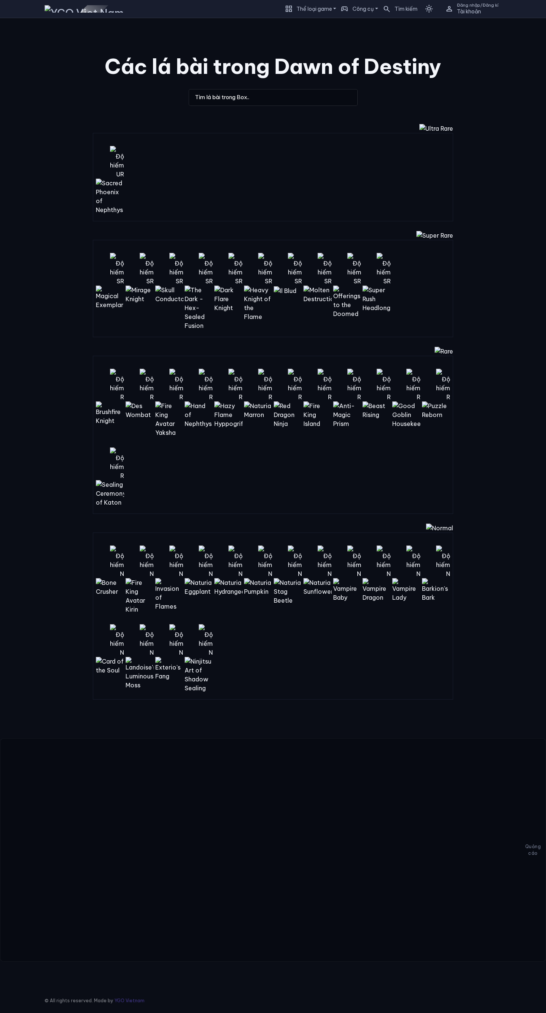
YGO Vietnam (129, 1000)
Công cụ (363, 9)
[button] (397, 8)
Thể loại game (314, 9)
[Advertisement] (41, 135)
